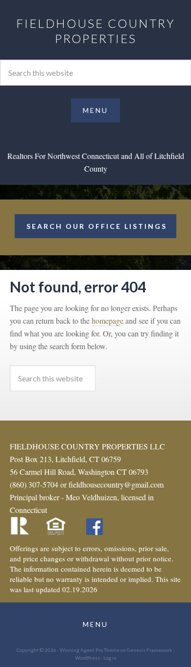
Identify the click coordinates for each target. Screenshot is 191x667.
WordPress (87, 658)
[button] (95, 110)
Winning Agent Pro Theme (89, 650)
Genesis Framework (149, 650)
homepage (107, 320)
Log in (110, 658)
